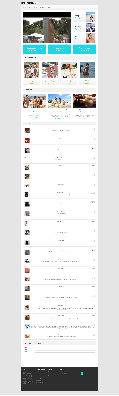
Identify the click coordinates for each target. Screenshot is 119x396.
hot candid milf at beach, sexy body (34, 109)
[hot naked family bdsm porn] (87, 70)
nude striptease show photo (27, 373)
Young (48, 7)
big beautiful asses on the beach (27, 378)
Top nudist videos (30, 57)
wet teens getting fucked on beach (28, 382)
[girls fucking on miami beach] (68, 70)
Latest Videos (29, 89)
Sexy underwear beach (40, 382)
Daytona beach (38, 380)
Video (30, 7)
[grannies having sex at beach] (50, 70)
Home (25, 7)
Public (36, 7)
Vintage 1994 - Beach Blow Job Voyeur (84, 109)
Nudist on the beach (39, 376)
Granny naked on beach (40, 378)
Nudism (42, 7)
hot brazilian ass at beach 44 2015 (59, 109)
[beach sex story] (31, 70)
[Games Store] (29, 3)
